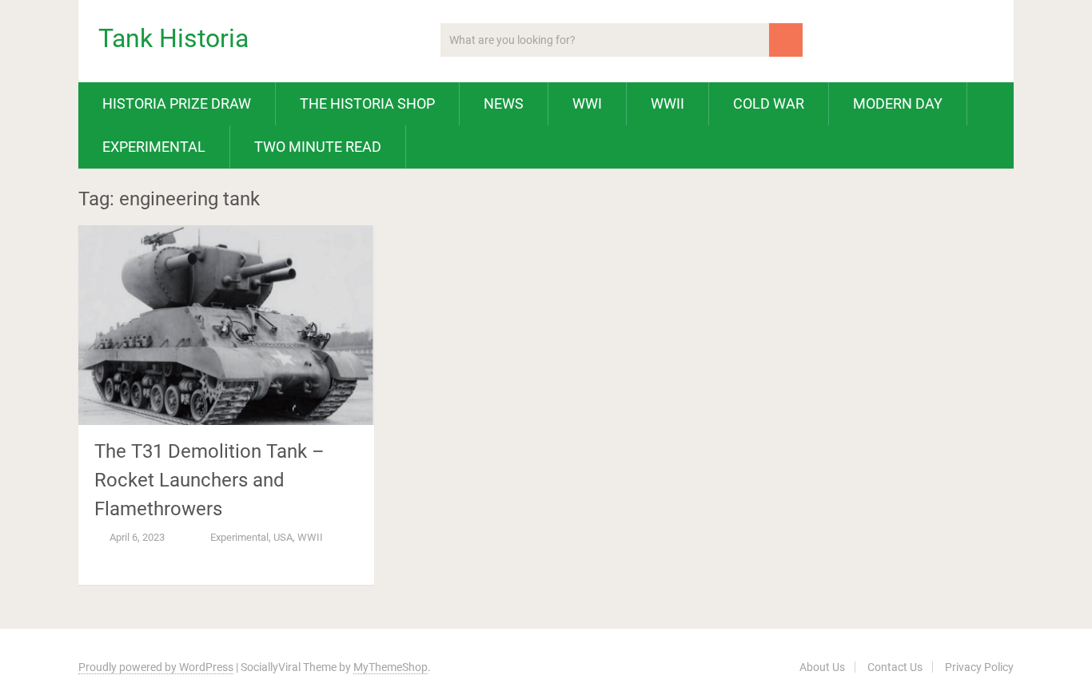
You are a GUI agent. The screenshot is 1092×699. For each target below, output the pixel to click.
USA (283, 537)
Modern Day (898, 103)
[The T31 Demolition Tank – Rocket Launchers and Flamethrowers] (226, 325)
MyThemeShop (390, 667)
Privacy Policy (979, 667)
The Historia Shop (367, 103)
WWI (587, 103)
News (504, 103)
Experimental (153, 146)
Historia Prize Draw (176, 103)
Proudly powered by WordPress (155, 667)
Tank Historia (173, 38)
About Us (822, 667)
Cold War (768, 103)
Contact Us (895, 667)
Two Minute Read (317, 146)
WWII (667, 103)
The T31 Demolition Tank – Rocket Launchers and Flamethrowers (209, 480)
